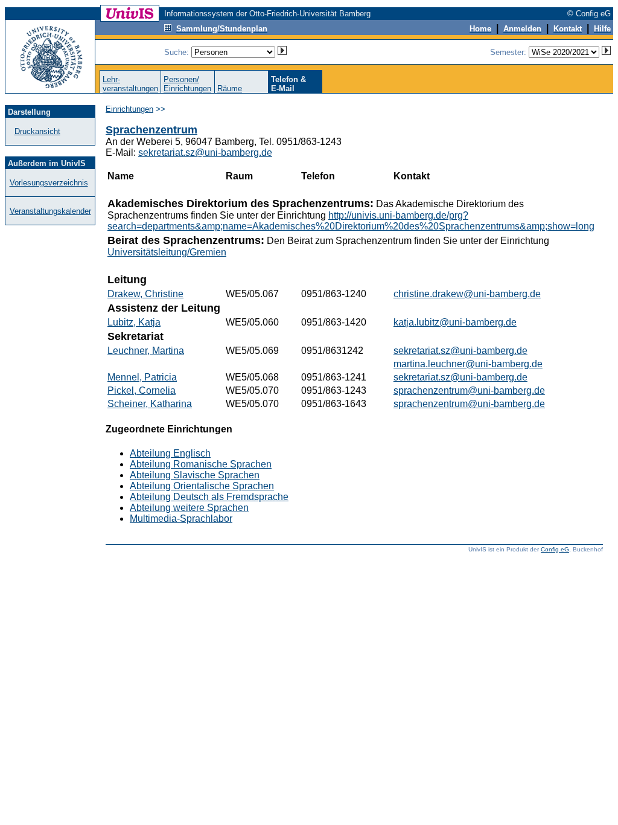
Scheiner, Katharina (149, 404)
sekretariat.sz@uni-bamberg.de (205, 152)
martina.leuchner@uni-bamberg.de (468, 364)
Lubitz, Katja (134, 322)
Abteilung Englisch (170, 453)
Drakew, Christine (145, 294)
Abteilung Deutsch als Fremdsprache (209, 497)
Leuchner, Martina (145, 350)
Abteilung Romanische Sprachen (201, 464)
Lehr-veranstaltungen (130, 84)
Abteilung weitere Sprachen (189, 507)
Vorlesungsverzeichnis (49, 182)
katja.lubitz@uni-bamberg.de (455, 322)
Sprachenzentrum (151, 130)
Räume (229, 88)
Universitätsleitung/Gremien (166, 252)
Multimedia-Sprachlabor (181, 518)
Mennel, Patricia (142, 377)
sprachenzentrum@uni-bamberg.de (469, 390)
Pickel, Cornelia (141, 390)
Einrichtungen (129, 109)
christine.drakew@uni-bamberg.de (467, 294)
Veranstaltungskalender (50, 211)
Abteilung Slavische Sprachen (195, 475)
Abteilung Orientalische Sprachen (202, 486)
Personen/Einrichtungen (187, 84)
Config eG (555, 549)
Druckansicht (37, 131)
